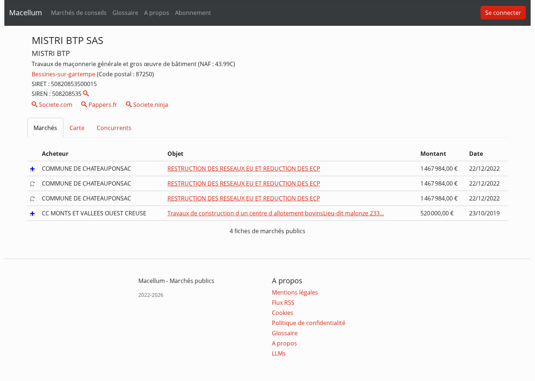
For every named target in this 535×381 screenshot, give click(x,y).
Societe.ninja (150, 105)
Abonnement (193, 13)
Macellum (25, 12)
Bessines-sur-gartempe (64, 74)
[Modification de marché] (33, 183)
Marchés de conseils (79, 13)
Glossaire (125, 13)
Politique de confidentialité (308, 323)
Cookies (282, 313)
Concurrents (114, 128)
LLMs (279, 353)
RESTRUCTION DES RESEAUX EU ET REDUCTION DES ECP (243, 169)
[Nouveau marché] (33, 168)
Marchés (45, 128)
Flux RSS (283, 303)
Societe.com (54, 105)
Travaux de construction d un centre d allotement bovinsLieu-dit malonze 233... (275, 213)
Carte (77, 128)
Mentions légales (295, 292)
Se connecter (503, 13)
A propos (156, 13)
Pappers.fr (102, 105)
